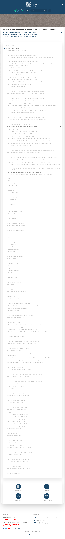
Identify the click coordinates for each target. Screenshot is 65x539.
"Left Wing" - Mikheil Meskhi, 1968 (16, 317)
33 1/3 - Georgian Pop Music (14, 183)
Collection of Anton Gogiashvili (14, 442)
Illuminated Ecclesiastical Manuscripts (15, 230)
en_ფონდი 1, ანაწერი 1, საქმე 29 (17, 400)
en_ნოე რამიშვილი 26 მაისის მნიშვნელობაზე (20, 133)
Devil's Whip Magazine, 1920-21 (15, 440)
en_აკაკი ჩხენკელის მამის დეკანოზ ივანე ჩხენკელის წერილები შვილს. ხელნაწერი (30, 57)
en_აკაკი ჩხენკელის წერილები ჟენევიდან (19, 67)
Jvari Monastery (12, 275)
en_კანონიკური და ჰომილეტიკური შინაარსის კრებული (23, 379)
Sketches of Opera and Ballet (13, 249)
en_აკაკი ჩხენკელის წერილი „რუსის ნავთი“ (20, 88)
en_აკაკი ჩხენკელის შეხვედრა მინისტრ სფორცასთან (22, 79)
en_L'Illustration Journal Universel (14, 428)
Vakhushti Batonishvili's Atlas (13, 298)
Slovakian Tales (13, 197)
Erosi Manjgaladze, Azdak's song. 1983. (17, 308)
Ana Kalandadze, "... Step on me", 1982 (17, 320)
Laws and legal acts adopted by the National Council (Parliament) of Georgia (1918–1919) (29, 357)
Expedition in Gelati (12, 272)
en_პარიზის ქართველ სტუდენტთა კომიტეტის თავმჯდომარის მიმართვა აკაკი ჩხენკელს (32, 105)
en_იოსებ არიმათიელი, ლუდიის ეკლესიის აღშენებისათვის (24, 371)
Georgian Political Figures (14, 216)
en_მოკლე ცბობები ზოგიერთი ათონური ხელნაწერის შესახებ (25, 381)
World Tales (11, 190)
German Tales (13, 195)
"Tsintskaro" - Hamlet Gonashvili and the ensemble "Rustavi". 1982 (23, 341)
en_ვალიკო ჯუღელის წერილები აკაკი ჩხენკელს (21, 107)
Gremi (9, 265)
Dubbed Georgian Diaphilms (13, 294)
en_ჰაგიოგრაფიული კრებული (16, 393)
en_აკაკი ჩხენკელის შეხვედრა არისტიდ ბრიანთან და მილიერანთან (26, 81)
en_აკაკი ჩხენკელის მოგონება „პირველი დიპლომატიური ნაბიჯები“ (26, 91)
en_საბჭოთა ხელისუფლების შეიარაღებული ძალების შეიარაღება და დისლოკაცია (30, 143)
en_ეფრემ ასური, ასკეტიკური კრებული (18, 376)
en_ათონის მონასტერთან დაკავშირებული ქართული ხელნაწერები (25, 362)
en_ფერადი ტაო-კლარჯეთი (15, 456)
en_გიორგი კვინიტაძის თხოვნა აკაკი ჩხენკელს (21, 100)
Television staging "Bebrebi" (14, 322)
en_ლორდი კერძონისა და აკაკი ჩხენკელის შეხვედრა (22, 77)
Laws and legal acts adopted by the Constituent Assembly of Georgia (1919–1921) (27, 360)
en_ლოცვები (11, 388)
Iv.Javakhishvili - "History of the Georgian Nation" (18, 220)
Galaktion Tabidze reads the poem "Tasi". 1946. (19, 303)
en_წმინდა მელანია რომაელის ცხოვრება (19, 369)
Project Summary (12, 258)
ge (49, 10)
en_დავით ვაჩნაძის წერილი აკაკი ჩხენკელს (20, 103)
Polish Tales (12, 204)
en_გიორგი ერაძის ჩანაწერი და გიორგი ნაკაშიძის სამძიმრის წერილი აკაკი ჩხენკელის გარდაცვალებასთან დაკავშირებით (31, 64)
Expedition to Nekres (13, 279)
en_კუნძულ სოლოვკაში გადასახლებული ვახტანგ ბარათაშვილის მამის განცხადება (30, 174)
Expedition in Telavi (12, 277)
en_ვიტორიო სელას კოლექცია (16, 464)
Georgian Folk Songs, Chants (15, 211)
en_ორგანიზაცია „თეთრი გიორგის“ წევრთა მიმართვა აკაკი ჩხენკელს (27, 119)
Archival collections (29, 32)
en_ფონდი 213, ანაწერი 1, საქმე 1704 (18, 416)
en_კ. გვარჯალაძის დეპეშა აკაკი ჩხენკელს (19, 122)
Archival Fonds (10, 46)
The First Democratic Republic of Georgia (16, 225)
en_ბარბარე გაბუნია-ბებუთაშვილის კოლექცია (21, 452)
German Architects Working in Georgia (15, 223)
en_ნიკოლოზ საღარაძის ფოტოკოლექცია (19, 459)
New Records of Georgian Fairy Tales (16, 187)
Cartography (9, 239)
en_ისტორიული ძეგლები (14, 466)
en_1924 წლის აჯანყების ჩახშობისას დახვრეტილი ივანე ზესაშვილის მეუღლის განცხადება (32, 157)
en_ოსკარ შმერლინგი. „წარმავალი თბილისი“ (19, 447)
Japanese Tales (13, 206)
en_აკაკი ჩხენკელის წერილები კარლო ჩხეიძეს (21, 112)
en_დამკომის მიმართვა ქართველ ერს (18, 155)
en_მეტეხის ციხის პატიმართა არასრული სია (20, 145)
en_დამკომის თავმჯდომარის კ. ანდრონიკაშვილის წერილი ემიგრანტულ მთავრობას (31, 147)
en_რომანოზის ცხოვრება (15, 383)
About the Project (14, 192)
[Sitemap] (19, 529)
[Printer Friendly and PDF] (61, 32)
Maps (8, 228)
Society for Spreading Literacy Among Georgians (18, 348)
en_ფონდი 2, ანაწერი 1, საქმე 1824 (17, 407)
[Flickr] (12, 529)
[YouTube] (9, 529)
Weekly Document (11, 232)
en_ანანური (11, 284)
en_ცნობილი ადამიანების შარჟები (16, 430)
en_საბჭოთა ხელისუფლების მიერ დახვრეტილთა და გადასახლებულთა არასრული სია (31, 150)
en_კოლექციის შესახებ (14, 129)
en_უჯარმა (11, 289)
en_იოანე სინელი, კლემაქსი (15, 367)
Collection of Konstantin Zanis (15, 454)
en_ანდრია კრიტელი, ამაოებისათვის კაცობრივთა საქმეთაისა (25, 374)
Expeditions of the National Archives (15, 256)
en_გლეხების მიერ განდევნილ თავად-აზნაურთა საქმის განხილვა (26, 159)
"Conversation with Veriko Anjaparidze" (17, 327)
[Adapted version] (27, 10)
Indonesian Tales (14, 202)
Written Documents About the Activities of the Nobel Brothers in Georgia (23, 253)
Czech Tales (13, 199)
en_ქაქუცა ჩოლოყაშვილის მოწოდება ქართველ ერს (22, 136)
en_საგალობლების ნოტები (14, 350)
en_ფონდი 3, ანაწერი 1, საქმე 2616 (17, 409)
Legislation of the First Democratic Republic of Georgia (19, 353)
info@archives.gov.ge (42, 523)
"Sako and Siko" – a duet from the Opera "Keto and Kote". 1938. (23, 329)
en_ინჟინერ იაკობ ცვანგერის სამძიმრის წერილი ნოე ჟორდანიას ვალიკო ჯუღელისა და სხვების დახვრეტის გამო (34, 165)
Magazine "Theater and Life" (14, 435)
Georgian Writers (12, 213)
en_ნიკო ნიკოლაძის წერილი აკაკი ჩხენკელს (20, 124)
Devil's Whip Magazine (13, 438)
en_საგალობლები (13, 390)
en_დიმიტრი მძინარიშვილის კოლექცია (19, 468)
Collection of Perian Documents (14, 296)
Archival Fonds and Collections (14, 32)
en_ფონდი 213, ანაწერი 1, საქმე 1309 (18, 414)
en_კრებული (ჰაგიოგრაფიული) (16, 386)
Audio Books (11, 209)
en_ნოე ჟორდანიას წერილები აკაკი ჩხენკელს (20, 74)
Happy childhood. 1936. (13, 310)
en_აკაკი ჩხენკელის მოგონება (16, 86)
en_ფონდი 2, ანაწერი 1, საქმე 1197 (17, 405)
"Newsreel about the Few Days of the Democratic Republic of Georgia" (24, 324)
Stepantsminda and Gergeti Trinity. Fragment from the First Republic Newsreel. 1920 (27, 331)
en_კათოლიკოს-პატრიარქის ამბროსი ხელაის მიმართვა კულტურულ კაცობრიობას (30, 140)
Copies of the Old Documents (13, 235)
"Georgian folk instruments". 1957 (16, 336)
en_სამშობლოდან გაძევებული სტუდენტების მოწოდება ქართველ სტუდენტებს (29, 138)
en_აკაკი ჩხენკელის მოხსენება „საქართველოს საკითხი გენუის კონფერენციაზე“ (30, 110)
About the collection (12, 52)
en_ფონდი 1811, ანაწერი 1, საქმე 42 (17, 421)
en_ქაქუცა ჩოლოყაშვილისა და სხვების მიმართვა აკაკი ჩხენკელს (26, 98)
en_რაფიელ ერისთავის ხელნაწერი (16, 445)
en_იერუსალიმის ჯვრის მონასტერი (17, 291)
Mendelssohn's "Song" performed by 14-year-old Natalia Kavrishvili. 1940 (25, 338)
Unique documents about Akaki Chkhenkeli (16, 50)
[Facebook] (3, 529)
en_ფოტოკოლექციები (13, 449)
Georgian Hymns (12, 218)
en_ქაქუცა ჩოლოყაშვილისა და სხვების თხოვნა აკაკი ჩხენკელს (25, 96)
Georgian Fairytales (12, 185)
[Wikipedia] (15, 529)
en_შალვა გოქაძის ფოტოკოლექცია (18, 471)
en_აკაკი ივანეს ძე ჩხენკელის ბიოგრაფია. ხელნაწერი (23, 55)
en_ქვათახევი (12, 287)
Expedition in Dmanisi (13, 268)
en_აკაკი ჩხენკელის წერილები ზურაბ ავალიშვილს (22, 72)
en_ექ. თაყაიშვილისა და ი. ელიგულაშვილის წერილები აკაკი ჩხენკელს (27, 117)
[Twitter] (6, 529)
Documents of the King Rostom (14, 346)
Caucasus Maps (12, 244)
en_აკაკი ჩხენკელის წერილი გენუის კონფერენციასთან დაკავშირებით (27, 70)
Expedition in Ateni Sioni (13, 270)
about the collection (12, 433)
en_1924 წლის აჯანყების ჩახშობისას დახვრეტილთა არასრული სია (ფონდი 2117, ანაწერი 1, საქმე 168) (34, 177)
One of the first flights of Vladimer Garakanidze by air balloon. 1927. (23, 305)
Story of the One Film (11, 251)
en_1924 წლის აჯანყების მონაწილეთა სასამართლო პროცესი (20, 36)
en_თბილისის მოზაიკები (15, 282)
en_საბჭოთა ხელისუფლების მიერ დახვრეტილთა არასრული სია (25, 152)
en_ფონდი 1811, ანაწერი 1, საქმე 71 (17, 426)
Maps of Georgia (12, 246)
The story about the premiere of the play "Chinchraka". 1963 (22, 343)
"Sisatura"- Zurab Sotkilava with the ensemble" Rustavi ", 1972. (22, 312)
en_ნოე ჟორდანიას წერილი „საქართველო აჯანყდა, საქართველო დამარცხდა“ (29, 162)
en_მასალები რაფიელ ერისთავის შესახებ (18, 395)
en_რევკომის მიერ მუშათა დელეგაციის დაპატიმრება (22, 131)
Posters (8, 237)
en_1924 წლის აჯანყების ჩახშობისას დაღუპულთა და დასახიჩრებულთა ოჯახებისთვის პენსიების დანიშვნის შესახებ (34, 169)
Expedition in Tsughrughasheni (15, 261)
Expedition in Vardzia (13, 263)
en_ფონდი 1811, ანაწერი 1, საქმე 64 (17, 423)
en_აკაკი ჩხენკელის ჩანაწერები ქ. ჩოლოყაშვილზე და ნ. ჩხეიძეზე (26, 93)
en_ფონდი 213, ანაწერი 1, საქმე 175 (17, 412)
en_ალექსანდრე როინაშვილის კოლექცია (19, 461)
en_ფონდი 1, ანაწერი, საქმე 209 (16, 402)
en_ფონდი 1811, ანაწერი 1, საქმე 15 (17, 419)
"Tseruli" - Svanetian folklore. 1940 (16, 334)
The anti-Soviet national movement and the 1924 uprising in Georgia (20, 34)
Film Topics (9, 301)
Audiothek (9, 180)
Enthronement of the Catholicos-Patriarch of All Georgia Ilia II (22, 315)
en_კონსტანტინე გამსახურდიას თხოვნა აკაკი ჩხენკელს (23, 114)
